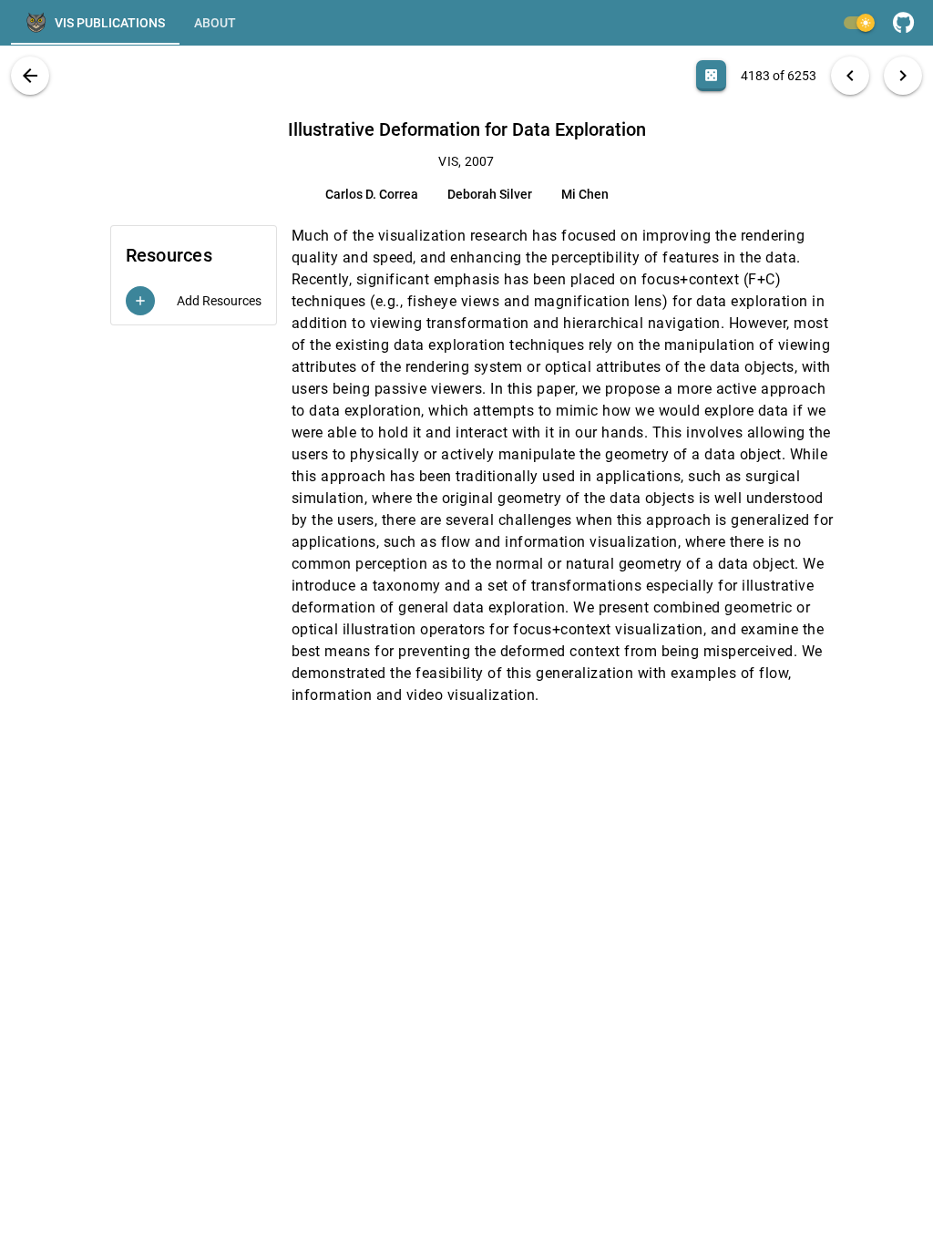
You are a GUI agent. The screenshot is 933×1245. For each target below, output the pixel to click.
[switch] (858, 23)
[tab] (95, 23)
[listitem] (193, 300)
